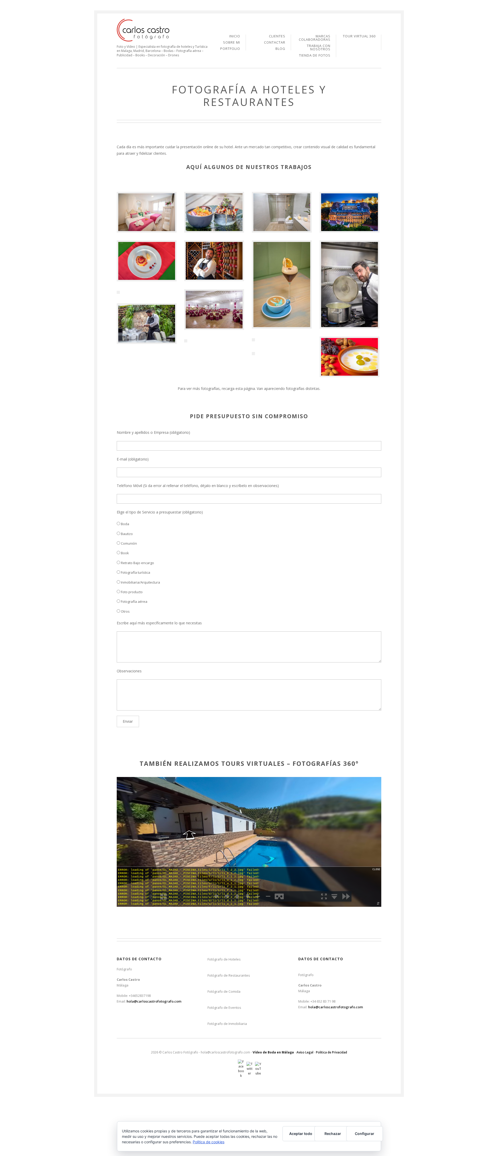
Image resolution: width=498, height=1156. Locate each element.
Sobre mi (231, 43)
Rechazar (332, 1133)
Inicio (234, 36)
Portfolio (230, 48)
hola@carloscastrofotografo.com (154, 1001)
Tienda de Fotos (314, 55)
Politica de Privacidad (331, 1052)
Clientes (277, 36)
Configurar (364, 1133)
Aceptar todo (300, 1133)
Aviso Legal (304, 1052)
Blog (280, 48)
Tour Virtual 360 (359, 36)
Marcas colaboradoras (314, 38)
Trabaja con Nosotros (318, 47)
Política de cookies (208, 1142)
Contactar (274, 43)
